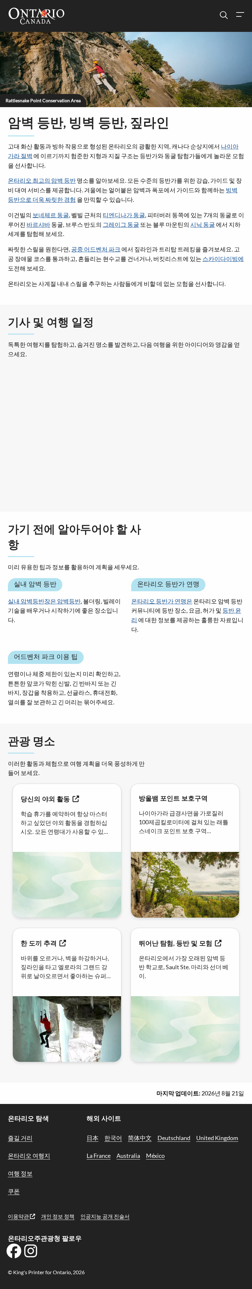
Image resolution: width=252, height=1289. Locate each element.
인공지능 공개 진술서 (105, 1216)
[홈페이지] (36, 17)
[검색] (224, 15)
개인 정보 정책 (57, 1216)
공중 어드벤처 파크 (95, 249)
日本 (92, 1137)
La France (99, 1155)
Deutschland (174, 1137)
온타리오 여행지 (29, 1155)
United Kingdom (217, 1137)
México (155, 1155)
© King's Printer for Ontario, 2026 (46, 1272)
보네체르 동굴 (50, 215)
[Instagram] (31, 1253)
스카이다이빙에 (223, 258)
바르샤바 (38, 224)
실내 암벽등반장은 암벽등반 (44, 601)
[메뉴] (240, 15)
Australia (128, 1155)
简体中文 (140, 1137)
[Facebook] (14, 1253)
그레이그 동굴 (121, 224)
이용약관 (19, 1216)
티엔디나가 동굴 (124, 215)
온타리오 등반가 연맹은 (161, 601)
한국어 (113, 1137)
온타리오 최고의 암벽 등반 (42, 180)
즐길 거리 (20, 1137)
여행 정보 (20, 1173)
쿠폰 (14, 1191)
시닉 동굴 (202, 224)
